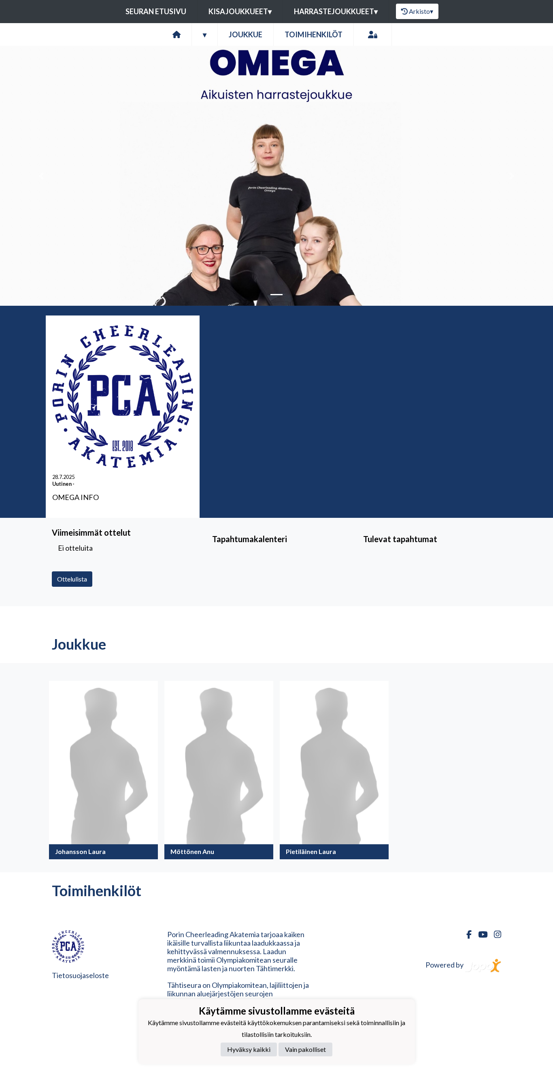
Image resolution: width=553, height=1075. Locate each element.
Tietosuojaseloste (80, 975)
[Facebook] (466, 934)
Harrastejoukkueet (336, 11)
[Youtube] (479, 934)
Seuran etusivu (155, 11)
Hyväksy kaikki (248, 1049)
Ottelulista (72, 579)
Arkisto (421, 11)
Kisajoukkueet (240, 11)
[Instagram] (494, 934)
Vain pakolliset (305, 1049)
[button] (41, 175)
